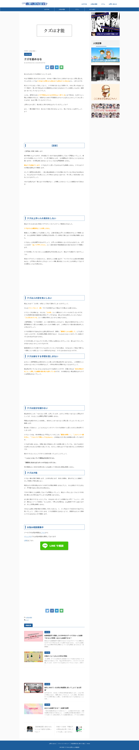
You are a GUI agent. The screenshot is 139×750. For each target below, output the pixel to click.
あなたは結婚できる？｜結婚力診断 (56, 708)
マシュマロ (28, 536)
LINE (25, 540)
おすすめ (84, 4)
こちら (43, 532)
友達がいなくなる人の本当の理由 (55, 656)
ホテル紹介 (92, 9)
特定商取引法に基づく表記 (78, 743)
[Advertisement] (54, 128)
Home (88, 743)
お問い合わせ (113, 4)
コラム (103, 4)
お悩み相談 (94, 4)
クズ (27, 620)
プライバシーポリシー (63, 743)
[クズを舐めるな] (57, 67)
